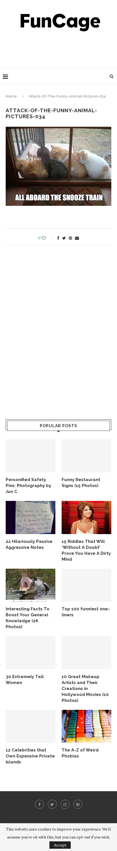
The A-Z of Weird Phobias (80, 753)
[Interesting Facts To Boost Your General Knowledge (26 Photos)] (30, 585)
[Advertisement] (60, 48)
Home (11, 96)
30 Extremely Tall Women (25, 679)
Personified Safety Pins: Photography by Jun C (28, 485)
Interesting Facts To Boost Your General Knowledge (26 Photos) (27, 617)
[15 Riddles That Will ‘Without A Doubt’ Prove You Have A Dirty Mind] (86, 517)
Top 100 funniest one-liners (86, 611)
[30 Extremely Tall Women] (30, 652)
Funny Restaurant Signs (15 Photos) (81, 482)
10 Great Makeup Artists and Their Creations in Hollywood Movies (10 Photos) (85, 688)
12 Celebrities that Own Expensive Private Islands (30, 756)
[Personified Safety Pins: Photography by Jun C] (30, 456)
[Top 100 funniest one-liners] (86, 585)
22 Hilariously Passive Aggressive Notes (29, 544)
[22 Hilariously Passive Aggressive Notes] (30, 517)
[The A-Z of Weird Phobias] (86, 726)
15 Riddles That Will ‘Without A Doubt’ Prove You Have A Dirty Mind (86, 550)
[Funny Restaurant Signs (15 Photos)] (86, 456)
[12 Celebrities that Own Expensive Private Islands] (30, 726)
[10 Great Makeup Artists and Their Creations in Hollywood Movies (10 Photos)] (86, 652)
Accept (60, 845)
